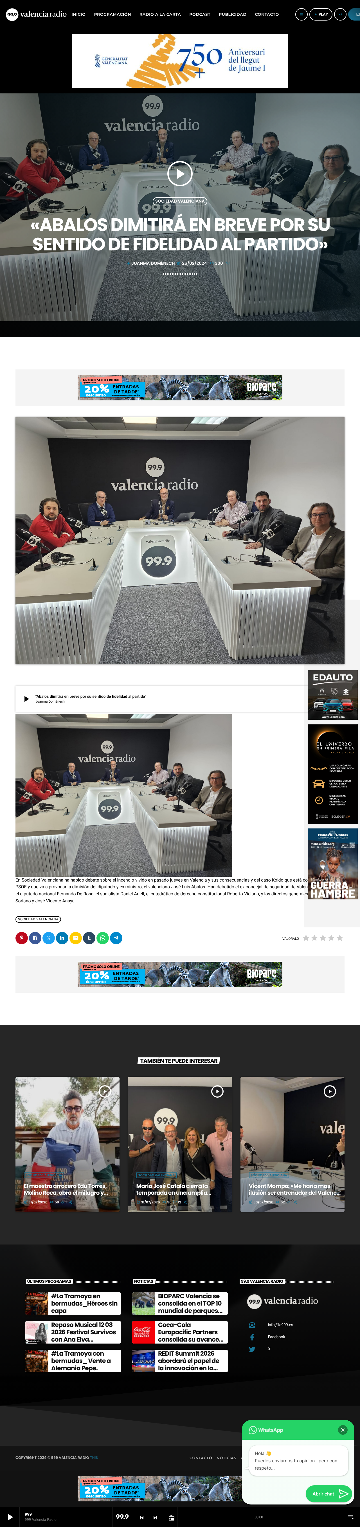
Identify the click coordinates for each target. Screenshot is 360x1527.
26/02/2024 (192, 263)
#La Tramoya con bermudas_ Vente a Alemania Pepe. (81, 1361)
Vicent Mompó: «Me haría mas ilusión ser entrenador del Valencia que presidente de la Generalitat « (295, 1192)
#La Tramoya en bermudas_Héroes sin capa (84, 1303)
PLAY (321, 14)
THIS (94, 1457)
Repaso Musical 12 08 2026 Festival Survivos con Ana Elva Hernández (83, 1335)
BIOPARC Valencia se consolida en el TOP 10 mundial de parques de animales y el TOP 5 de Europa (190, 1311)
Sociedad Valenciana (180, 201)
